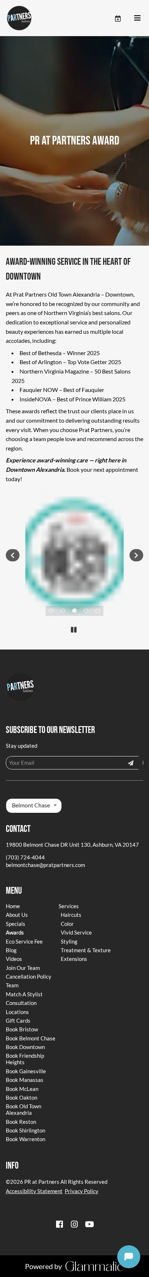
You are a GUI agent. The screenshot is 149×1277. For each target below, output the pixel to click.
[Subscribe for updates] (130, 762)
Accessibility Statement (34, 1191)
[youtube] (89, 1224)
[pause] (73, 630)
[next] (136, 555)
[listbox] (34, 805)
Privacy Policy (81, 1191)
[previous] (12, 555)
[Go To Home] (19, 18)
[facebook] (59, 1224)
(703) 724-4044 (25, 857)
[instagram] (74, 1224)
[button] (124, 18)
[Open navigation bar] (137, 18)
